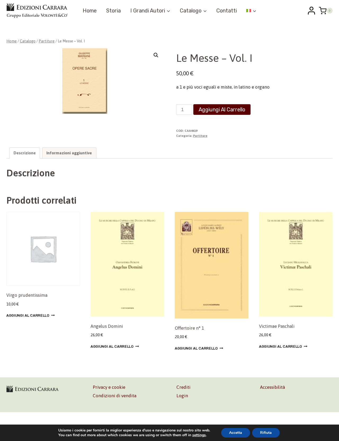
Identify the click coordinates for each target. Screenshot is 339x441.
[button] (156, 55)
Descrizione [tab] (25, 153)
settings (199, 435)
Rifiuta (266, 432)
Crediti (183, 387)
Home (90, 10)
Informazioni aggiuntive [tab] (69, 153)
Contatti (226, 10)
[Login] (311, 11)
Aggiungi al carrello (222, 109)
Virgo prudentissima (26, 295)
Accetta (235, 432)
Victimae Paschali (277, 326)
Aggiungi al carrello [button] (28, 315)
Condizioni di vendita (114, 395)
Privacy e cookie (109, 387)
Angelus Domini (107, 326)
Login (182, 395)
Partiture (200, 136)
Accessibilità (272, 387)
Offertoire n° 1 (189, 328)
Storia (113, 10)
